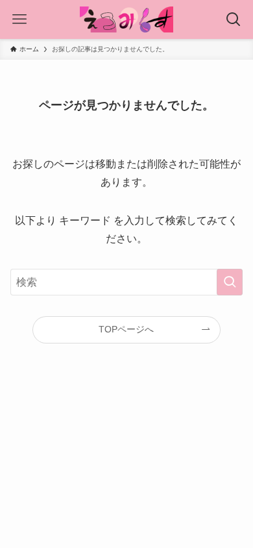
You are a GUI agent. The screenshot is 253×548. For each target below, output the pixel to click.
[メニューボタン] (19, 19)
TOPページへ (126, 329)
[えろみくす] (126, 19)
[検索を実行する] (230, 282)
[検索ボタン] (233, 19)
